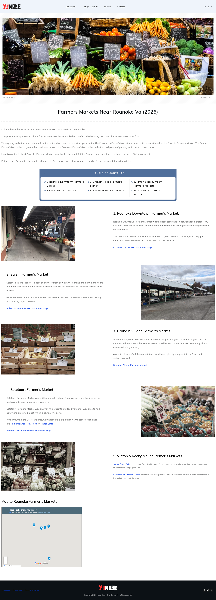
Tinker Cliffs (46, 423)
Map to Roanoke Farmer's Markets (149, 192)
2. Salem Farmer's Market (61, 190)
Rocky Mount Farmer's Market (126, 474)
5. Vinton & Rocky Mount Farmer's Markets (148, 183)
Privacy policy (18, 590)
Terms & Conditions (32, 590)
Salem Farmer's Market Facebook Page (27, 308)
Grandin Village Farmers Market (130, 365)
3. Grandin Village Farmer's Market (106, 183)
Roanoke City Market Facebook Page (132, 247)
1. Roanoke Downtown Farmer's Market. (65, 183)
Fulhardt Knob (18, 423)
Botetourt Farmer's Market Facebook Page (28, 430)
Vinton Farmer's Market (124, 464)
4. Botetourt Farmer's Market (107, 190)
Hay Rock (32, 423)
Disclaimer (6, 590)
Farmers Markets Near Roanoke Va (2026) (108, 112)
